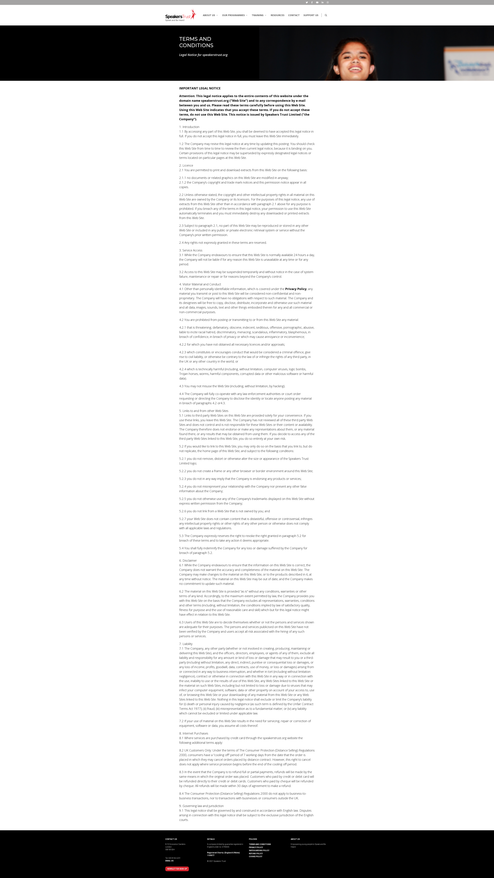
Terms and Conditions (260, 844)
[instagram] (328, 2)
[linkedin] (322, 2)
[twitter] (307, 2)
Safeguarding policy (259, 850)
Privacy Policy (296, 289)
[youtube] (317, 2)
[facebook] (312, 2)
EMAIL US (169, 861)
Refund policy (256, 854)
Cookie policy (255, 856)
